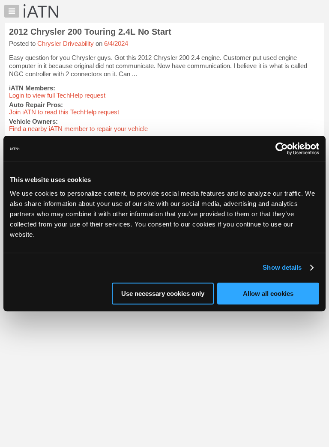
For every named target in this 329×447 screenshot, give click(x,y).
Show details (282, 267)
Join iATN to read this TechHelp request (64, 112)
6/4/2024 (116, 43)
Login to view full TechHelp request (57, 95)
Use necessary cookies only (162, 293)
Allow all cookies (268, 293)
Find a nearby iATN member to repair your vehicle (78, 128)
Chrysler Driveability (65, 43)
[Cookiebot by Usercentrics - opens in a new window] (281, 148)
